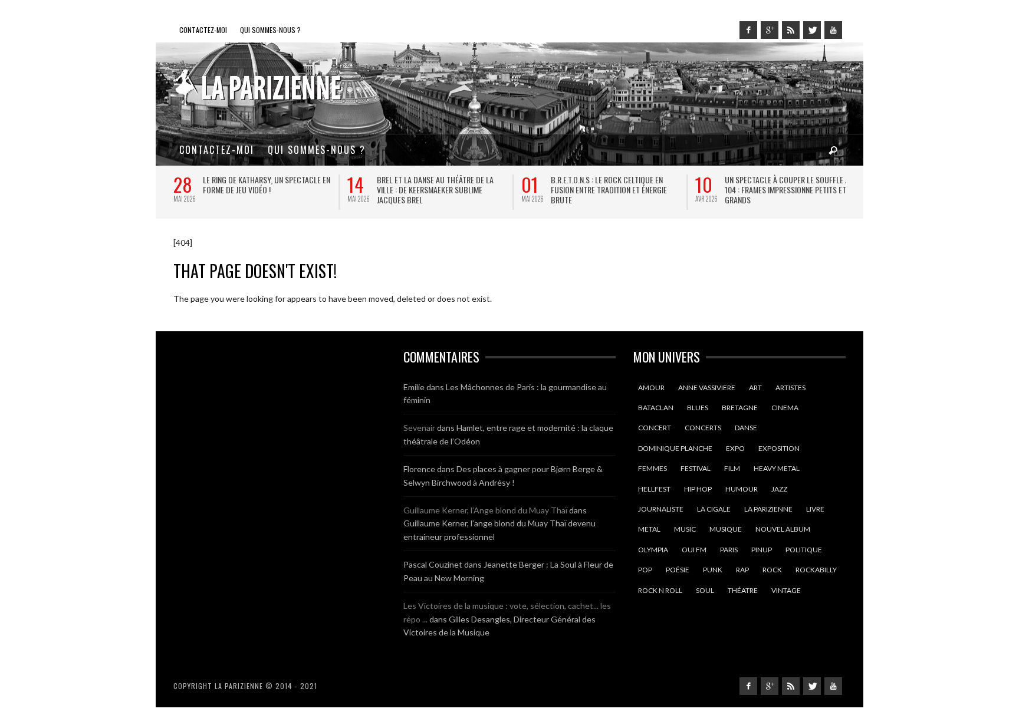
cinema (784, 407)
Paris (729, 549)
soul (705, 590)
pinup (761, 549)
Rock (772, 569)
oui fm (694, 549)
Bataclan (655, 407)
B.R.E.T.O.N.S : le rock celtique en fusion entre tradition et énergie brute (609, 189)
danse (746, 427)
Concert (654, 427)
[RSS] (791, 30)
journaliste (660, 509)
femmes (652, 468)
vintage (786, 590)
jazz (779, 489)
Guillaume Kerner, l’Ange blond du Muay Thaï (485, 510)
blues (697, 407)
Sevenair (419, 428)
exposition (779, 448)
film (732, 468)
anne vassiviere (706, 387)
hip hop (698, 489)
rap (742, 569)
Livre (815, 509)
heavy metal (777, 468)
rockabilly (816, 569)
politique (803, 549)
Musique (725, 529)
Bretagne (740, 407)
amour (651, 387)
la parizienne (768, 509)
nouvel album (782, 529)
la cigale (714, 509)
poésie (677, 569)
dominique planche (675, 448)
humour (741, 489)
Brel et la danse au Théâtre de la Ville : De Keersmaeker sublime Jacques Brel (435, 189)
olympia (653, 549)
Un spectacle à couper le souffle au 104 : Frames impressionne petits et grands (789, 189)
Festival (696, 468)
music (685, 529)
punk (712, 569)
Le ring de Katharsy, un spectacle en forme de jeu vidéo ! (266, 184)
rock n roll (660, 590)
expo (735, 448)
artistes (790, 387)
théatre (743, 590)
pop (645, 569)
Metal (649, 529)
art (755, 387)
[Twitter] (812, 30)
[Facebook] (748, 30)
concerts (703, 427)
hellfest (654, 489)
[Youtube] (833, 30)
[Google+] (769, 30)
